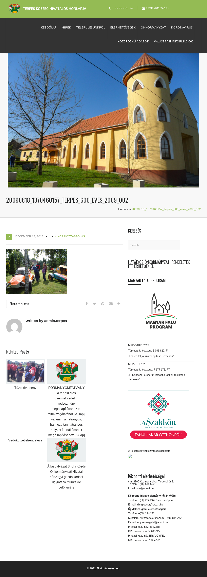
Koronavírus (182, 27)
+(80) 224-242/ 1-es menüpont (155, 500)
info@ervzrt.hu (145, 488)
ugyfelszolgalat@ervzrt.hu (152, 522)
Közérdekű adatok (133, 41)
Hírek (66, 27)
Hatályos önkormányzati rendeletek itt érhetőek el (159, 264)
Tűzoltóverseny (25, 388)
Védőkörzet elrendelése (25, 440)
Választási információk (173, 41)
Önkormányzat (153, 27)
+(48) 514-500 (145, 483)
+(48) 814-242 (173, 517)
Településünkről (90, 27)
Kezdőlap (49, 27)
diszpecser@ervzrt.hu (149, 504)
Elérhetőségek (123, 27)
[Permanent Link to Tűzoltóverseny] (25, 382)
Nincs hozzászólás (70, 236)
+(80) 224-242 (145, 513)
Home (122, 209)
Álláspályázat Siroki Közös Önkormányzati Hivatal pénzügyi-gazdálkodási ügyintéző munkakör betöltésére (66, 477)
